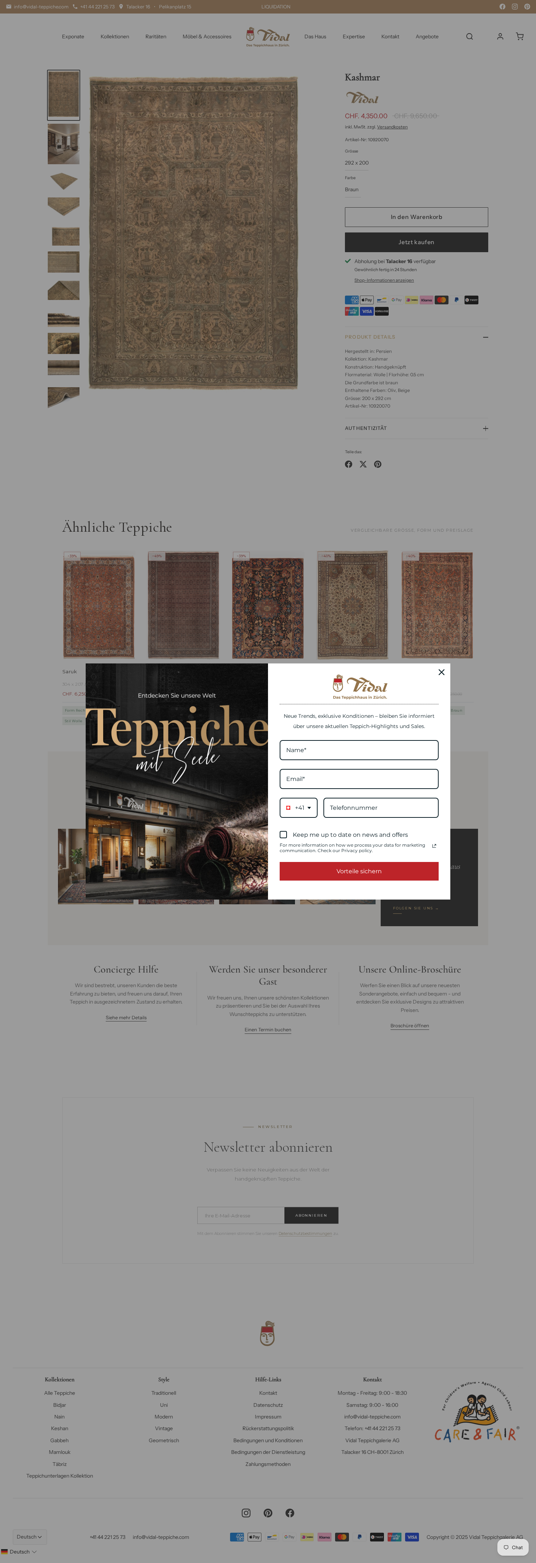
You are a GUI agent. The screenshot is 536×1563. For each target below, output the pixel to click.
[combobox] (299, 808)
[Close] (441, 672)
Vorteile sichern (359, 871)
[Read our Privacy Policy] (434, 846)
